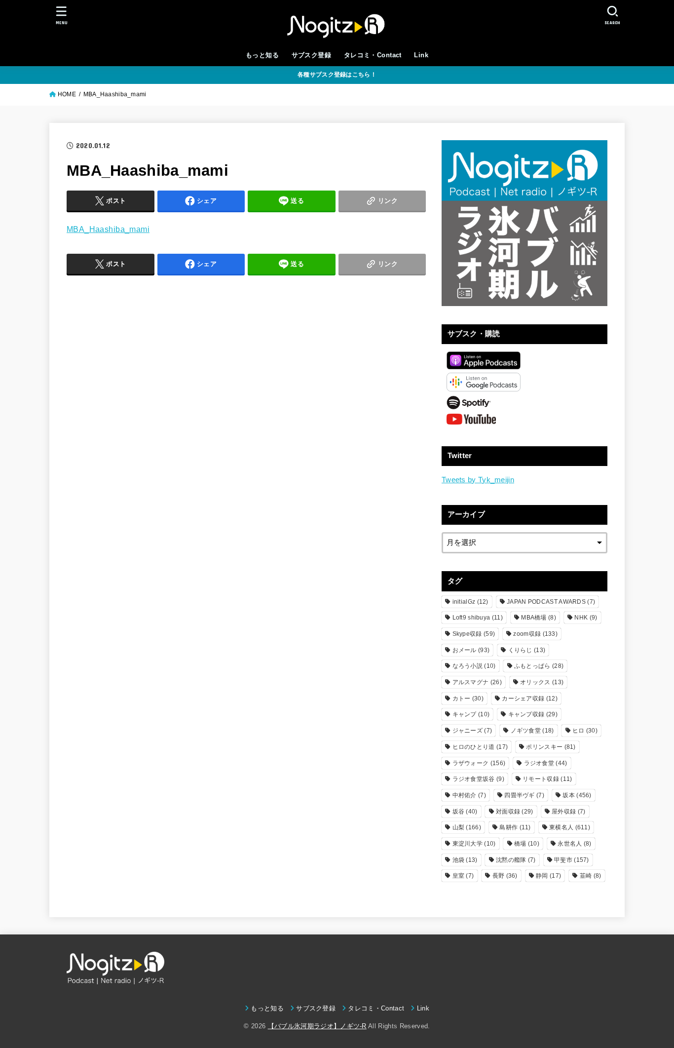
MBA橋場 (538, 617)
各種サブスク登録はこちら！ (337, 74)
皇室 (463, 875)
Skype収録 (473, 633)
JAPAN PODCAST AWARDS (551, 601)
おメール (471, 650)
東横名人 (569, 827)
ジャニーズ (472, 730)
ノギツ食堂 (532, 730)
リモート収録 (547, 779)
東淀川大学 (474, 843)
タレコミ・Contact (373, 55)
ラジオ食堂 (545, 763)
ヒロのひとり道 (480, 746)
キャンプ (471, 714)
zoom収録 (535, 633)
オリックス (541, 682)
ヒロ (585, 730)
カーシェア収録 (530, 698)
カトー (468, 698)
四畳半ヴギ (524, 795)
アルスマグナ (477, 682)
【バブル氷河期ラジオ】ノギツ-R (317, 1026)
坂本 (576, 795)
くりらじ (527, 650)
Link (421, 55)
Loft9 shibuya (477, 617)
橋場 (526, 843)
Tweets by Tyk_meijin (478, 480)
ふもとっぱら (538, 665)
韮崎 (590, 875)
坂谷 (465, 811)
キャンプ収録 (533, 714)
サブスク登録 (311, 55)
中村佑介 (469, 795)
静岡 (548, 875)
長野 (505, 875)
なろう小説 (474, 665)
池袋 (465, 859)
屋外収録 (568, 811)
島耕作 (514, 827)
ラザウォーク (479, 763)
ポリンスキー (550, 746)
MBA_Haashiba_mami (108, 229)
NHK (585, 617)
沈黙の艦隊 (516, 859)
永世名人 (574, 843)
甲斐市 (571, 859)
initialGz (470, 601)
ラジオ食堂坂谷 (478, 779)
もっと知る (262, 55)
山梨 (466, 827)
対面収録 (514, 811)
